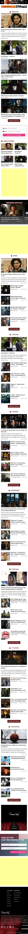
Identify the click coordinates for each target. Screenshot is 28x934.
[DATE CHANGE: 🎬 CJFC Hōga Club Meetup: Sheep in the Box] (5, 603)
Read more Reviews (14, 485)
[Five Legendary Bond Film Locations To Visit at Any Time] (5, 792)
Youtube (10, 927)
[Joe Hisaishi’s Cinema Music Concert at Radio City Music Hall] (14, 421)
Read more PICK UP (14, 120)
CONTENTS (17, 890)
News (2, 27)
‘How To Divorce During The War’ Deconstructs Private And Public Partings (19, 475)
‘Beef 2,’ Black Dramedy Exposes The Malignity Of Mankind (14, 667)
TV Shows (3, 664)
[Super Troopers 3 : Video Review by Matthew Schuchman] (5, 456)
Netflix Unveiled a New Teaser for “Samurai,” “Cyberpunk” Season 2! (18, 309)
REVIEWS (15, 411)
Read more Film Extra (14, 800)
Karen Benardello (14, 445)
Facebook (2, 927)
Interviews (3, 506)
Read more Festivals (14, 642)
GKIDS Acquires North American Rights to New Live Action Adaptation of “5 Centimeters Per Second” (13, 116)
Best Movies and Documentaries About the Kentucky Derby (17, 769)
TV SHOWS (15, 648)
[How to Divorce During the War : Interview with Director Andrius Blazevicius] (14, 500)
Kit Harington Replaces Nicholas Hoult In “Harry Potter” (13, 30)
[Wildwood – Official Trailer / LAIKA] (5, 388)
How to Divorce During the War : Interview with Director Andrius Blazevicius (13, 509)
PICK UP (15, 11)
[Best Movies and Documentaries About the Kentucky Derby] (5, 771)
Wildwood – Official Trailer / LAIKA (18, 385)
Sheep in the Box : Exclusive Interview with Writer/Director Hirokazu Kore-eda (18, 533)
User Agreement (17, 892)
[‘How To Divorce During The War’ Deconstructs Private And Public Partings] (5, 477)
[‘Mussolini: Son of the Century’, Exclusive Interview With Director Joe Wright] (5, 713)
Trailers (8, 899)
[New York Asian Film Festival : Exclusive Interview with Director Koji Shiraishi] (5, 545)
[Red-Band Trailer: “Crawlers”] (12, 210)
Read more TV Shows (14, 721)
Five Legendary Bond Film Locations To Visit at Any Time (18, 789)
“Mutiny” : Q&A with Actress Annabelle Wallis (18, 395)
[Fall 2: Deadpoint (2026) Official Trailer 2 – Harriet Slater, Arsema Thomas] (14, 66)
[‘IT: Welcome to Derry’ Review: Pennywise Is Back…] (5, 681)
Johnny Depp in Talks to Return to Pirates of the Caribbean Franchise (19, 319)
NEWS (15, 255)
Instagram (5, 927)
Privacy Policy (17, 895)
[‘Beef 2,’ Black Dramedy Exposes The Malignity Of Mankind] (14, 657)
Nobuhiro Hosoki (4, 38)
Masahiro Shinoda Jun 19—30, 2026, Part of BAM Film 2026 (18, 621)
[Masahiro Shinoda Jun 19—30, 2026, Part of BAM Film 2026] (5, 624)
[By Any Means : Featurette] (14, 47)
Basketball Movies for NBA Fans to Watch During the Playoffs (13, 746)
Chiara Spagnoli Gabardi (15, 477)
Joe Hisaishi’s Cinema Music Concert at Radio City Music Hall (14, 430)
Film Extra (3, 742)
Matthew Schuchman (15, 455)
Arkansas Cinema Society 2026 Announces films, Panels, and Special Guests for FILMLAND (13, 588)
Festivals (3, 585)
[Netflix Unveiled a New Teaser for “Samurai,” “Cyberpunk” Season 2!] (5, 310)
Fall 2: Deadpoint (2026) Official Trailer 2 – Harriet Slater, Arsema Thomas (13, 76)
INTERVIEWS (15, 490)
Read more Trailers (14, 406)
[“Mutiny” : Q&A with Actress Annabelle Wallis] (5, 398)
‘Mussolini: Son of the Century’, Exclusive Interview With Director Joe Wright (19, 711)
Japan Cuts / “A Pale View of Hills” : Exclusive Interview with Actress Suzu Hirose (19, 554)
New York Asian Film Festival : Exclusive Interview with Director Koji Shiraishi (18, 543)
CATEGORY (10, 890)
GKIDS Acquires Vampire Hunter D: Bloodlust (12, 95)
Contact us (16, 901)
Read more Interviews (14, 564)
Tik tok (13, 927)
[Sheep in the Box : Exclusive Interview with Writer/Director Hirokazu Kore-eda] (5, 534)
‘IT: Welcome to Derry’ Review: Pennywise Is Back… (19, 678)
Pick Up (2, 54)
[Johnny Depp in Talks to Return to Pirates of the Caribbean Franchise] (5, 321)
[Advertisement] (14, 182)
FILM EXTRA (15, 726)
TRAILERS (15, 334)
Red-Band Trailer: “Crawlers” (8, 217)
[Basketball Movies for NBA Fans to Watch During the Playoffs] (14, 736)
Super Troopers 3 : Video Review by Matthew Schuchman (19, 453)
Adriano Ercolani (14, 681)
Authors (15, 899)
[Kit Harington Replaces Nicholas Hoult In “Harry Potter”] (14, 20)
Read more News (14, 329)
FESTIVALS (15, 569)
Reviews (2, 470)
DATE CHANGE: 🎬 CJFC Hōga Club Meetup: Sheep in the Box (18, 600)
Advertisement (17, 897)
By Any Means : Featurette (8, 56)
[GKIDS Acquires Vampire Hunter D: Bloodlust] (14, 87)
